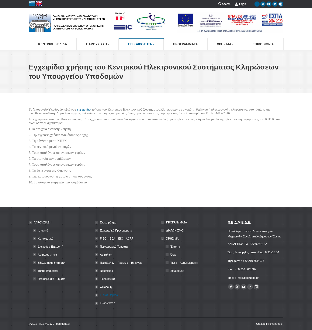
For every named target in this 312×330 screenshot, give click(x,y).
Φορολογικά (107, 278)
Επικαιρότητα (108, 222)
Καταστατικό (45, 238)
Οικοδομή (106, 286)
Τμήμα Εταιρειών (48, 270)
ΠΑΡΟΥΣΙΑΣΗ (42, 222)
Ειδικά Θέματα (109, 295)
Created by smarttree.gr (269, 323)
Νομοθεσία (106, 270)
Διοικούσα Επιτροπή (50, 246)
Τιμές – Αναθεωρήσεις (184, 262)
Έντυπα (175, 246)
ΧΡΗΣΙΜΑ (172, 238)
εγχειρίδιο (84, 109)
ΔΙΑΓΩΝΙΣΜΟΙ (175, 230)
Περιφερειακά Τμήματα (52, 278)
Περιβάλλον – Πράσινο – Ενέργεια (121, 262)
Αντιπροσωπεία (47, 254)
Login (242, 4)
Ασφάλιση (106, 254)
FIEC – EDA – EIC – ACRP (117, 238)
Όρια (173, 254)
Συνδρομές (177, 270)
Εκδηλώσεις (107, 303)
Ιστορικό (43, 230)
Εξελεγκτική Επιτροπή (51, 262)
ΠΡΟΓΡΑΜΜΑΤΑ (176, 222)
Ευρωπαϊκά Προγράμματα (116, 230)
